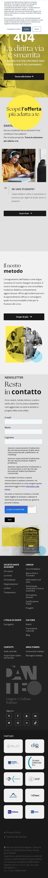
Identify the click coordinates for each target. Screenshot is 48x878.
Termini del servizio (16, 836)
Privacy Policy (13, 832)
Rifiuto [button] (37, 29)
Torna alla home (23, 76)
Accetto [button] (26, 29)
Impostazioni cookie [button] (13, 29)
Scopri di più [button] (24, 213)
